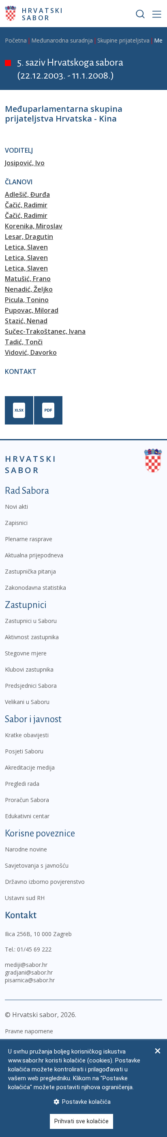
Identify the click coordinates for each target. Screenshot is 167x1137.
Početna (16, 40)
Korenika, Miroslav (33, 226)
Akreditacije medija (30, 767)
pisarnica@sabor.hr (30, 980)
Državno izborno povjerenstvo (45, 881)
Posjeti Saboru (24, 751)
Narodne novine (26, 849)
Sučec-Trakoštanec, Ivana (45, 331)
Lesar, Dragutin (29, 236)
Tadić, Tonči (24, 341)
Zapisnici (16, 523)
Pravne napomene (29, 1031)
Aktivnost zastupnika (32, 637)
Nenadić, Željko (29, 289)
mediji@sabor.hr (26, 964)
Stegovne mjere (26, 653)
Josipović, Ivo (25, 162)
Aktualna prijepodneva (34, 555)
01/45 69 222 (34, 949)
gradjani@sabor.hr (29, 972)
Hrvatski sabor (43, 13)
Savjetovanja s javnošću (37, 865)
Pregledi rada (22, 783)
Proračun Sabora (27, 800)
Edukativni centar (27, 816)
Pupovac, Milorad (31, 310)
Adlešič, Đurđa (27, 194)
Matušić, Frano (28, 278)
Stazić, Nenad (26, 320)
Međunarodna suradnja (62, 40)
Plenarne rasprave (28, 539)
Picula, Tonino (27, 299)
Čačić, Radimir (26, 205)
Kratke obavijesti (27, 735)
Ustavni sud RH (25, 898)
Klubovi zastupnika (29, 669)
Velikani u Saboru (27, 702)
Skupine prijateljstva (123, 40)
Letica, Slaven (26, 247)
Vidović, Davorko (31, 352)
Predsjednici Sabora (31, 685)
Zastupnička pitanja (30, 571)
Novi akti (16, 506)
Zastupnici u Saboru (31, 621)
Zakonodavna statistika (35, 587)
